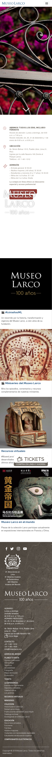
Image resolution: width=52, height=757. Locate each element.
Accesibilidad (9, 668)
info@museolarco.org (13, 649)
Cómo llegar (13, 636)
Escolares (8, 726)
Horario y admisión (12, 660)
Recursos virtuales (13, 451)
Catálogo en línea (11, 714)
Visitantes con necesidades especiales (19, 733)
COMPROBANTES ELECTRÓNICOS (18, 739)
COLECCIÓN (9, 704)
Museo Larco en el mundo (18, 522)
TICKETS (34, 459)
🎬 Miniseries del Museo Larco (21, 383)
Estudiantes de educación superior (18, 736)
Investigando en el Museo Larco (17, 717)
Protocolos (9, 675)
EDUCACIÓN (9, 721)
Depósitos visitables (12, 688)
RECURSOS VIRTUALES (13, 697)
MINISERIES (9, 700)
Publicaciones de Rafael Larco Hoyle (18, 712)
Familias (7, 728)
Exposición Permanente (13, 685)
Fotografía (8, 670)
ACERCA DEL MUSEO (12, 654)
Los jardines (9, 693)
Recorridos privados (12, 723)
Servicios (8, 665)
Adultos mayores (11, 731)
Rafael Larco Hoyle (11, 709)
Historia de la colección (13, 707)
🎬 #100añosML (11, 312)
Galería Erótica (10, 690)
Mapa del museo (11, 673)
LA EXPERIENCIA (11, 683)
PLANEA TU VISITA (11, 658)
